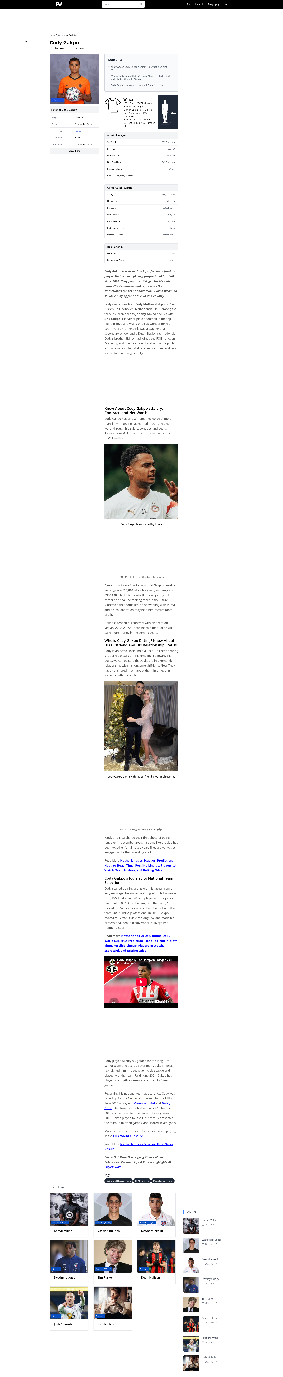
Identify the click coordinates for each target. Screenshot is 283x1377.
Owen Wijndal (144, 1103)
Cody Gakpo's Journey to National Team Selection (137, 85)
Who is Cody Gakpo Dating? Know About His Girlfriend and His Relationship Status (140, 77)
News (228, 4)
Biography (213, 4)
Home (53, 35)
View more (74, 150)
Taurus (78, 130)
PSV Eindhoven (142, 1180)
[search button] (141, 4)
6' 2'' (173, 112)
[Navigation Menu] (52, 4)
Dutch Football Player (163, 1180)
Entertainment (195, 4)
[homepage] (59, 4)
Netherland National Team (118, 1180)
